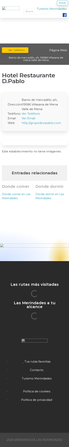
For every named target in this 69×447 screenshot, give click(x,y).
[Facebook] (34, 415)
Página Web (58, 50)
